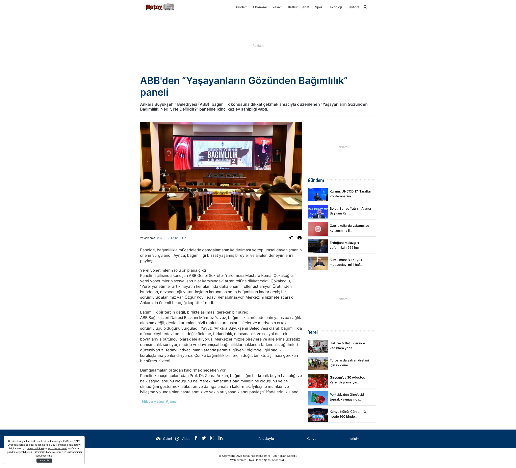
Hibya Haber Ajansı (259, 460)
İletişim (354, 439)
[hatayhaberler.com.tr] (160, 7)
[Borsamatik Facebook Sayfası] (196, 439)
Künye (311, 439)
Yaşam (277, 7)
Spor (318, 7)
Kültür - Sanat (298, 7)
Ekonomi (260, 7)
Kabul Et (44, 460)
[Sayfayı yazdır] (299, 238)
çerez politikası (35, 448)
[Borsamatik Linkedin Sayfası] (220, 439)
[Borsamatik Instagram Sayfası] (212, 439)
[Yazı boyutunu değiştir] (291, 238)
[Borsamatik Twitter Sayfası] (204, 439)
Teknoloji (335, 7)
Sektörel (353, 7)
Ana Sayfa (266, 439)
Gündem (241, 7)
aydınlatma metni (57, 448)
